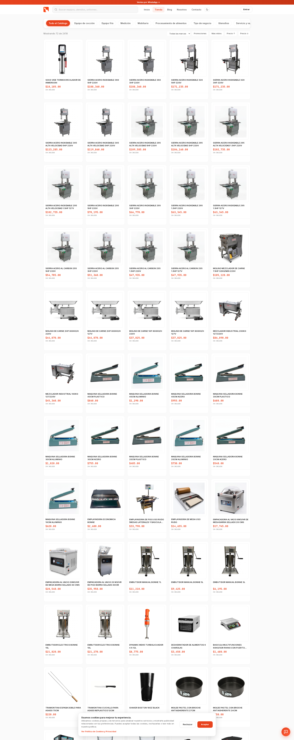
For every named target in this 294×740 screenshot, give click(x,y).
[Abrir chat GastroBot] (285, 731)
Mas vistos (217, 33)
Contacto (196, 9)
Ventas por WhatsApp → (148, 2)
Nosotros (182, 9)
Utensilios (223, 23)
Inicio (147, 9)
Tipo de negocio (202, 23)
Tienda (158, 9)
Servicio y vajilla (245, 23)
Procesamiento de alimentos (171, 23)
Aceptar (205, 724)
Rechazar (187, 724)
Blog (169, 9)
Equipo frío (107, 23)
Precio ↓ (244, 33)
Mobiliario (143, 23)
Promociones (200, 33)
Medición (126, 23)
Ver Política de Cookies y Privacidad (98, 731)
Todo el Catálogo (58, 23)
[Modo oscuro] (207, 9)
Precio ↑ (231, 33)
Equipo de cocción (84, 23)
